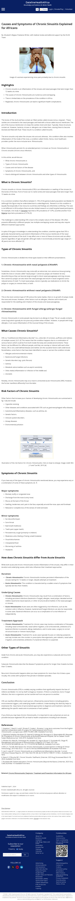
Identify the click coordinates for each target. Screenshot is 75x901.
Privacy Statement (62, 878)
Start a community (62, 840)
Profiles (38, 886)
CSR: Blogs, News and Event (43, 842)
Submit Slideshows (42, 882)
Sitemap (38, 849)
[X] (13, 867)
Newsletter (39, 877)
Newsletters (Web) (42, 879)
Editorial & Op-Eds (42, 869)
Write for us (40, 853)
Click (67, 897)
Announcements (41, 865)
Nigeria (4, 213)
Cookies (58, 867)
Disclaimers (60, 871)
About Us (39, 836)
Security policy (61, 880)
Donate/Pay (58, 9)
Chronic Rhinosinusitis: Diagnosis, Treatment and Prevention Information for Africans (39, 773)
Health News (40, 873)
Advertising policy (62, 863)
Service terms (60, 838)
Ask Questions (40, 867)
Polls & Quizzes (41, 884)
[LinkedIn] (21, 867)
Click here (36, 818)
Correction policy (61, 869)
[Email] (17, 867)
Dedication (39, 845)
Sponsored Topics (42, 880)
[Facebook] (8, 867)
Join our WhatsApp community (62, 842)
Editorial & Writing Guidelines (62, 875)
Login (51, 9)
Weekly (20, 849)
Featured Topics (41, 871)
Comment (39, 840)
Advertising (39, 863)
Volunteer (69, 9)
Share (43, 9)
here (51, 732)
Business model (41, 838)
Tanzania (24, 211)
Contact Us (59, 865)
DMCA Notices (60, 873)
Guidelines (59, 836)
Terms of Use (60, 884)
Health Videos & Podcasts (44, 875)
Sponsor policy (61, 882)
